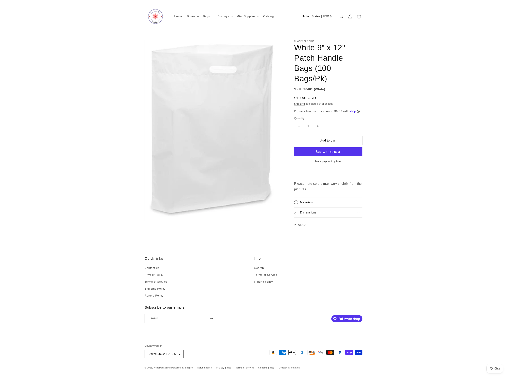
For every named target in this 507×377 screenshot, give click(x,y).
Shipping (299, 103)
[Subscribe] (211, 318)
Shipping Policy (155, 288)
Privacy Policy (154, 274)
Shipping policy (266, 367)
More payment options (328, 161)
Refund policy (263, 281)
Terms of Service (156, 281)
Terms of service (245, 367)
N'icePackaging (162, 368)
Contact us (152, 267)
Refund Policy (154, 295)
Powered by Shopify (182, 368)
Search (259, 267)
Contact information (289, 367)
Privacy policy (224, 367)
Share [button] (302, 225)
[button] (193, 16)
